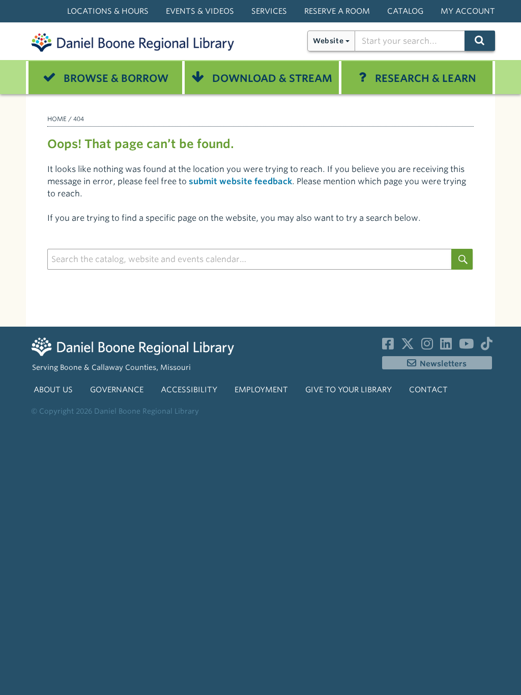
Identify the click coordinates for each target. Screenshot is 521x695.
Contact (428, 389)
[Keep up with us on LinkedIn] (446, 346)
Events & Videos (200, 11)
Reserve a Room (337, 11)
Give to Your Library (348, 389)
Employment (261, 389)
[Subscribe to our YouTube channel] (466, 346)
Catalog (405, 11)
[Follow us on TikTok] (487, 346)
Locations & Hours (108, 11)
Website (328, 41)
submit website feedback (240, 181)
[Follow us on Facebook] (388, 346)
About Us (53, 389)
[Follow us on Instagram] (427, 346)
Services (269, 11)
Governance (116, 389)
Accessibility (189, 389)
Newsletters (443, 363)
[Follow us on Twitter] (407, 346)
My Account (468, 11)
